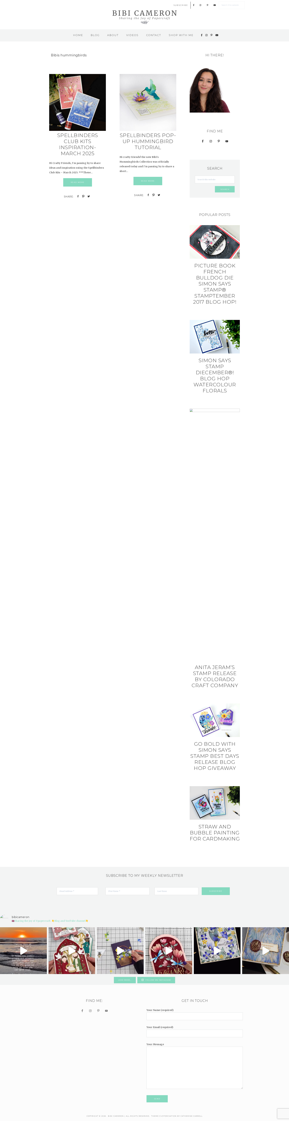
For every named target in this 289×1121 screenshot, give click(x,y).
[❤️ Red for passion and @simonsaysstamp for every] (168, 950)
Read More (77, 182)
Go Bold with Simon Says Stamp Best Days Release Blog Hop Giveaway (214, 756)
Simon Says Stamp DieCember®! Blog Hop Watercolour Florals (215, 375)
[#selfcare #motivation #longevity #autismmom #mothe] (23, 950)
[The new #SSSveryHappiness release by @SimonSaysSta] (217, 950)
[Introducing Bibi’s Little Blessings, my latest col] (72, 950)
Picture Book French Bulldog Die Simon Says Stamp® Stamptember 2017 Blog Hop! (214, 284)
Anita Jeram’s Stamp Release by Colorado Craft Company (214, 676)
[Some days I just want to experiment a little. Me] (265, 950)
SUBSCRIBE (180, 5)
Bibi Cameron (144, 16)
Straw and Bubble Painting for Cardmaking (215, 833)
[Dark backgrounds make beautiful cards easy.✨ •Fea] (120, 950)
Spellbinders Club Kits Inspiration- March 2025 (77, 144)
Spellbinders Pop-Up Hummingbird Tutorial (148, 141)
